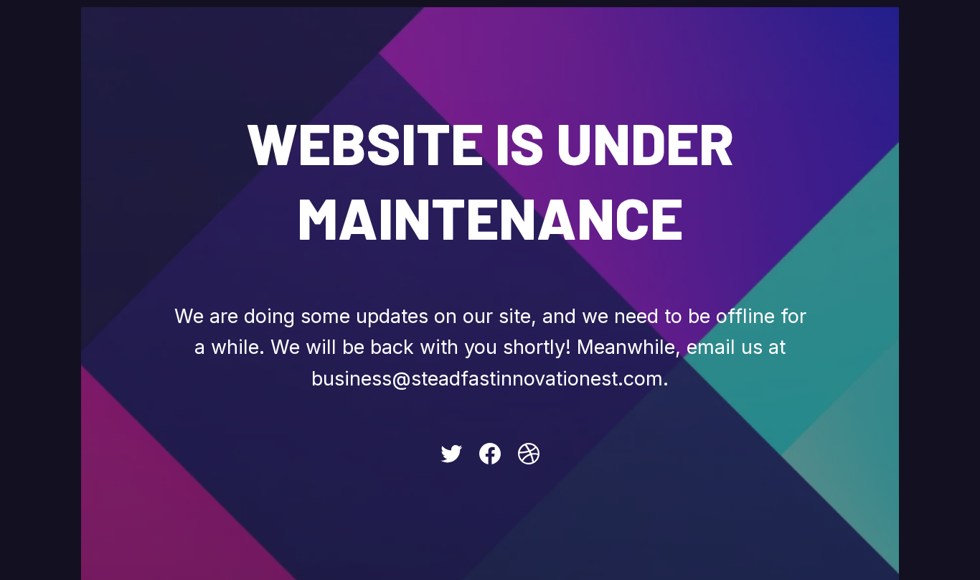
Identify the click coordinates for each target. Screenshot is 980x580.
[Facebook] (490, 454)
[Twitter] (451, 454)
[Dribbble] (529, 454)
